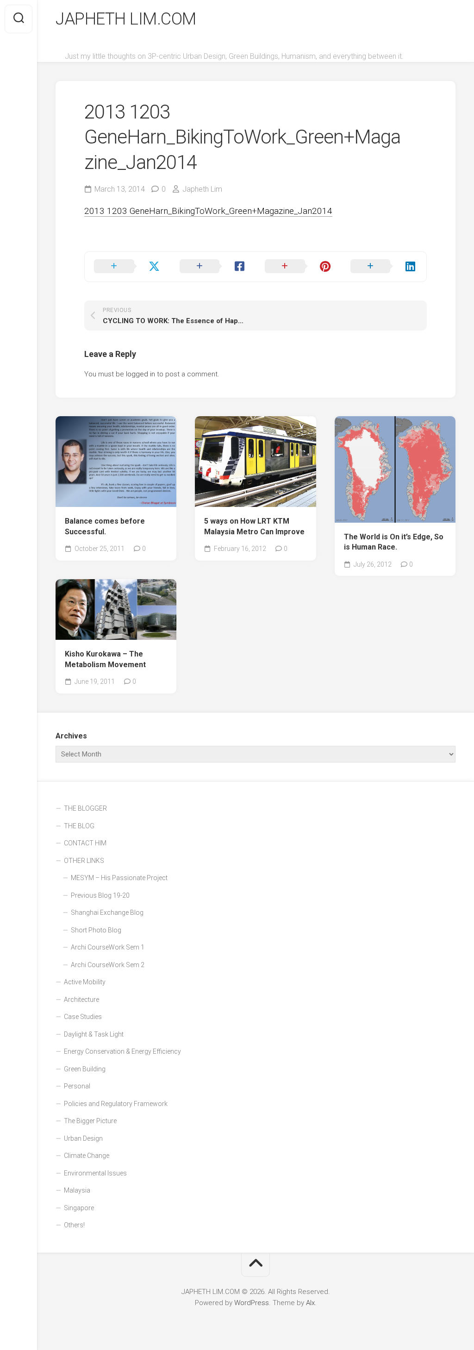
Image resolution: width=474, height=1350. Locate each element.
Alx (310, 1303)
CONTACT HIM (85, 843)
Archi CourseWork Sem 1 (107, 947)
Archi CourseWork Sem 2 (107, 965)
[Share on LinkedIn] (384, 266)
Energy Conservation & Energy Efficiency (122, 1051)
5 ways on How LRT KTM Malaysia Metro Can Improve (254, 526)
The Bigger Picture (90, 1121)
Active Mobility (85, 982)
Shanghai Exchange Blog (107, 912)
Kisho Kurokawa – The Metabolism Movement (105, 659)
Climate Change (86, 1155)
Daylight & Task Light (94, 1034)
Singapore (79, 1208)
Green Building (85, 1069)
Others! (74, 1225)
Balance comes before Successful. (105, 526)
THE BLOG (79, 826)
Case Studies (83, 1016)
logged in (140, 374)
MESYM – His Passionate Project (119, 877)
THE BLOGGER (85, 808)
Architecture (81, 999)
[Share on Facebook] (213, 266)
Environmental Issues (95, 1173)
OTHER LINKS (84, 860)
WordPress (251, 1303)
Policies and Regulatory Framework (116, 1103)
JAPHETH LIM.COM (126, 19)
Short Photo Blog (96, 930)
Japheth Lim (202, 189)
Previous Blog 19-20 (100, 895)
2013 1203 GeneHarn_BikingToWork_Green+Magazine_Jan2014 (208, 211)
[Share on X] (127, 266)
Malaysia (77, 1190)
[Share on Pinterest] (298, 266)
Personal (77, 1086)
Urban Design (83, 1138)
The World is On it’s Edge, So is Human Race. (393, 542)
